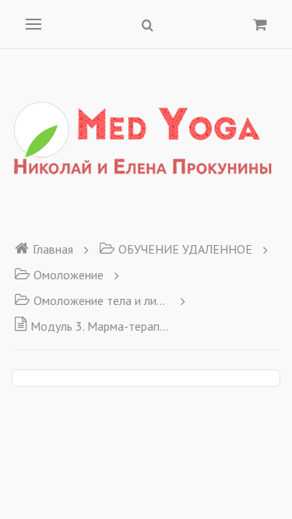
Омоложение (68, 274)
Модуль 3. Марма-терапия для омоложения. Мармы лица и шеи (100, 326)
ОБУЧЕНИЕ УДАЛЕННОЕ (185, 249)
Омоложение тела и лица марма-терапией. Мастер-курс (101, 300)
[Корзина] (260, 24)
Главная (53, 249)
